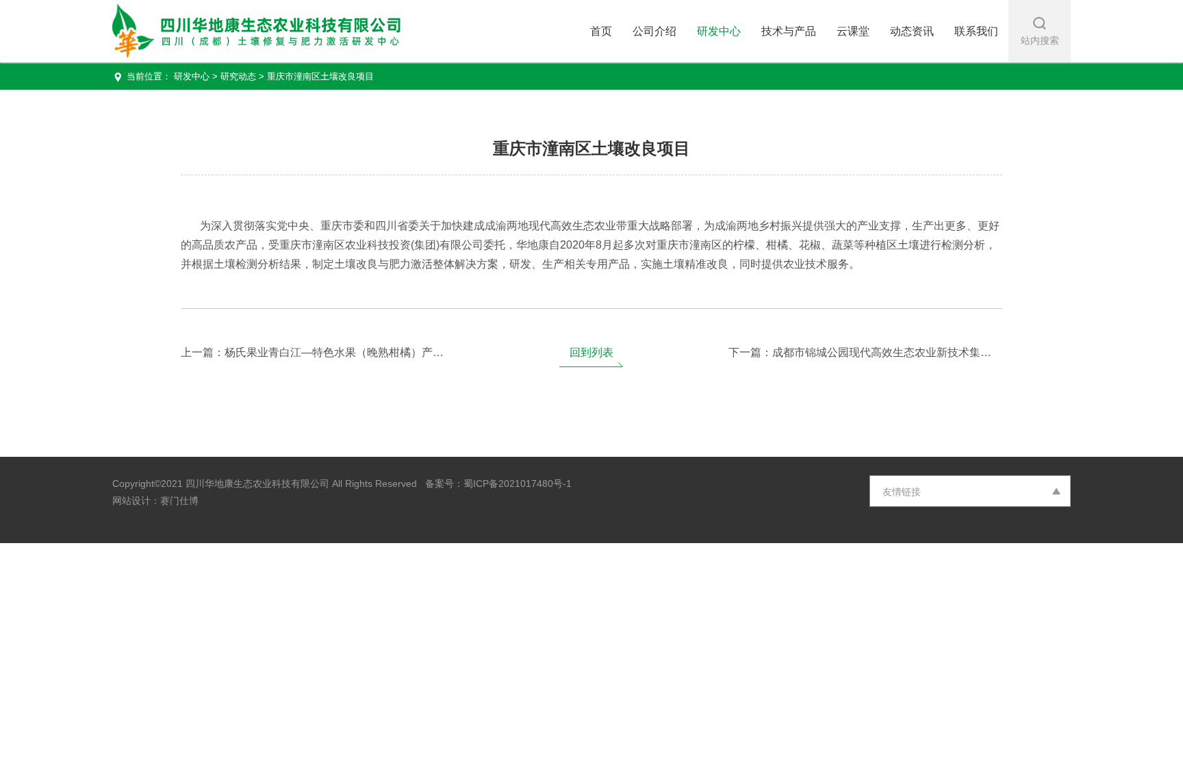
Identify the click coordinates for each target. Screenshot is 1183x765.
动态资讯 (912, 31)
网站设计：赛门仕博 (155, 500)
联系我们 (976, 31)
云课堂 (853, 31)
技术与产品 (788, 31)
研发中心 (719, 31)
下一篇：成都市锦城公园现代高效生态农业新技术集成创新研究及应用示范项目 (865, 352)
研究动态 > (242, 76)
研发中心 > (197, 76)
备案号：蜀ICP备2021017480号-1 (494, 483)
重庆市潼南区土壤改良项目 (320, 76)
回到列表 (591, 352)
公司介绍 (654, 31)
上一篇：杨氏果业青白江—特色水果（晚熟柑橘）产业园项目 (318, 352)
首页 (601, 31)
